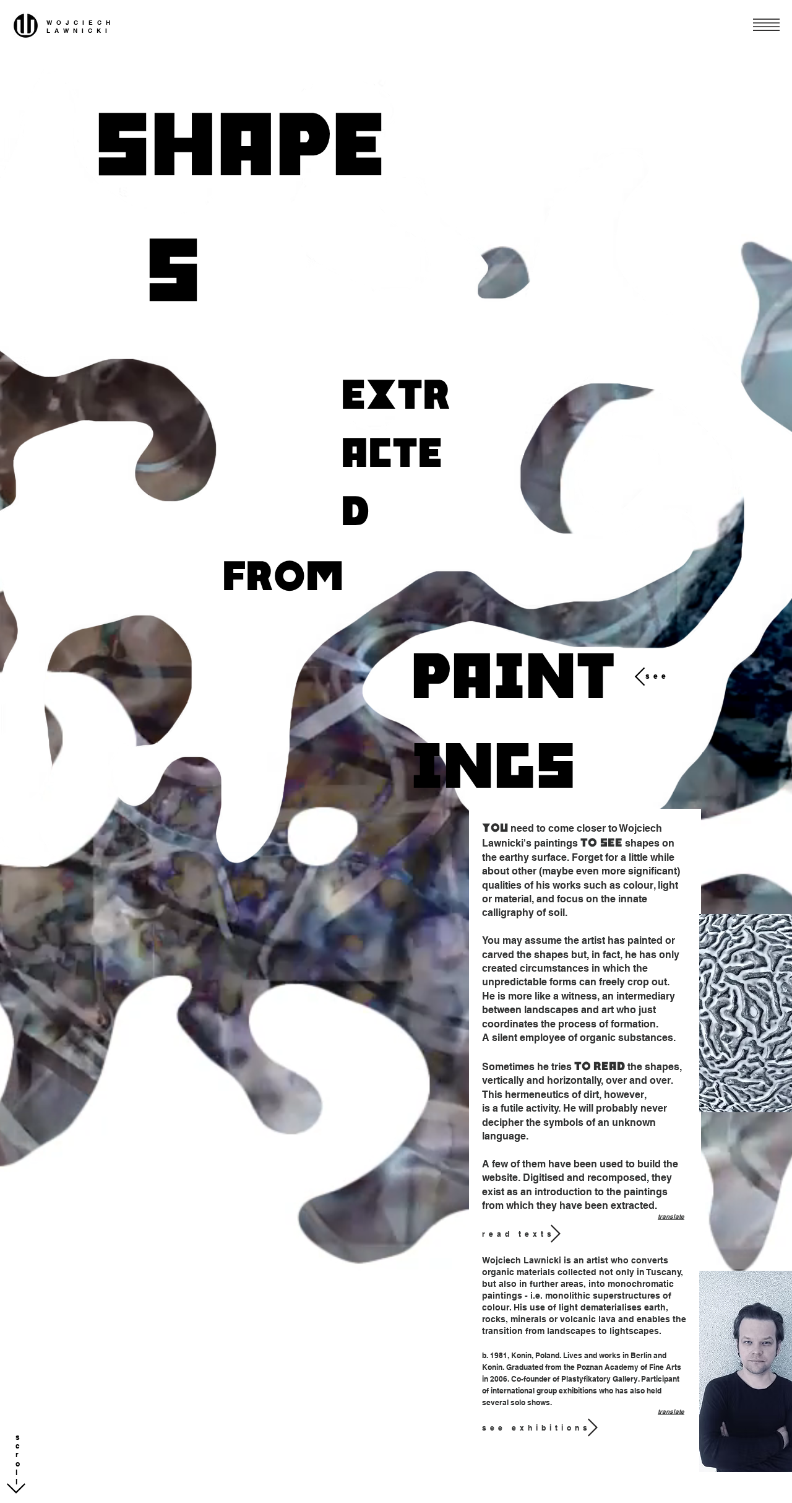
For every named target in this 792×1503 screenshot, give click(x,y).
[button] (766, 25)
